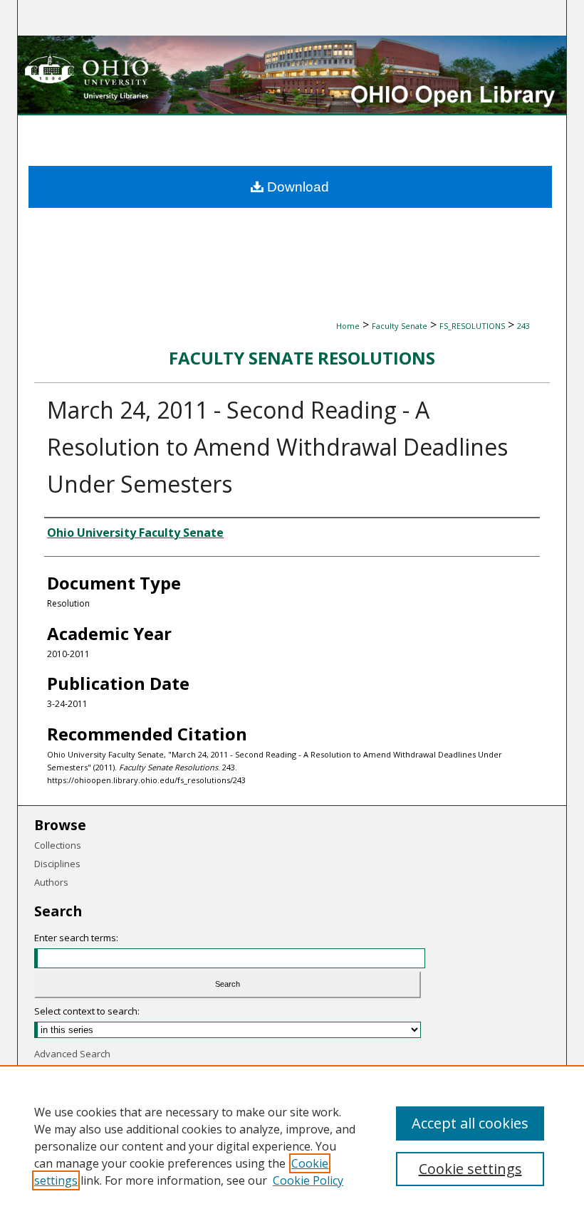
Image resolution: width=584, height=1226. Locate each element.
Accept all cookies (470, 1123)
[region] (292, 1145)
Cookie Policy (308, 1180)
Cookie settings (470, 1168)
